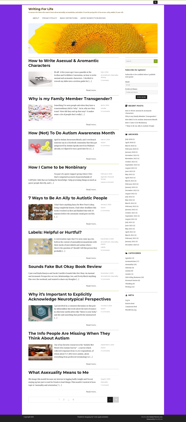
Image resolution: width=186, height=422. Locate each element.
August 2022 (130, 194)
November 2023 (131, 158)
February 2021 (130, 238)
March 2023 (129, 181)
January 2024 (130, 152)
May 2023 (128, 174)
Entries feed (129, 303)
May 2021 (128, 229)
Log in (127, 300)
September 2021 (131, 216)
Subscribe (141, 97)
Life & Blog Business (133, 277)
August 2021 (130, 219)
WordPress (158, 419)
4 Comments (105, 312)
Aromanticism (105, 75)
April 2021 (129, 232)
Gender (103, 108)
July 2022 (128, 197)
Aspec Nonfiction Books (93, 18)
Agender (104, 177)
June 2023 (129, 171)
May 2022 (128, 200)
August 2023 (130, 168)
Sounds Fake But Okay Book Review (65, 266)
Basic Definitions (69, 18)
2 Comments (105, 210)
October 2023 (130, 162)
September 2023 (131, 165)
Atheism (128, 268)
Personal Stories (131, 280)
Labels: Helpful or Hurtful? (55, 232)
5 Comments (105, 145)
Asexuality (114, 75)
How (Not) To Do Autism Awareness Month (71, 133)
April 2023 (129, 178)
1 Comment (105, 80)
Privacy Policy (49, 18)
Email (127, 82)
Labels (103, 247)
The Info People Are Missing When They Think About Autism (69, 335)
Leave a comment (107, 182)
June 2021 (129, 225)
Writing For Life (40, 9)
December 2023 (131, 155)
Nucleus (144, 417)
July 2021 (128, 222)
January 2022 (130, 209)
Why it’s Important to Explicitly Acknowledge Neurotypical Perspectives (69, 296)
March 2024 (129, 146)
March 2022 (129, 203)
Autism (103, 142)
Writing (103, 77)
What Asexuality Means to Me (58, 372)
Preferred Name (131, 89)
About (36, 18)
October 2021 (130, 213)
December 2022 (131, 190)
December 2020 (131, 245)
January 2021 (130, 241)
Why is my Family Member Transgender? (70, 98)
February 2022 (130, 206)
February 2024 (130, 149)
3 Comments (105, 111)
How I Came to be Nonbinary (57, 167)
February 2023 (130, 184)
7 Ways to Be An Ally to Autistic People (67, 198)
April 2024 (129, 142)
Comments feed (131, 306)
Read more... (91, 90)
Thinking (128, 284)
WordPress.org (130, 310)
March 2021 (129, 235)
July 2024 (128, 139)
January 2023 (130, 187)
